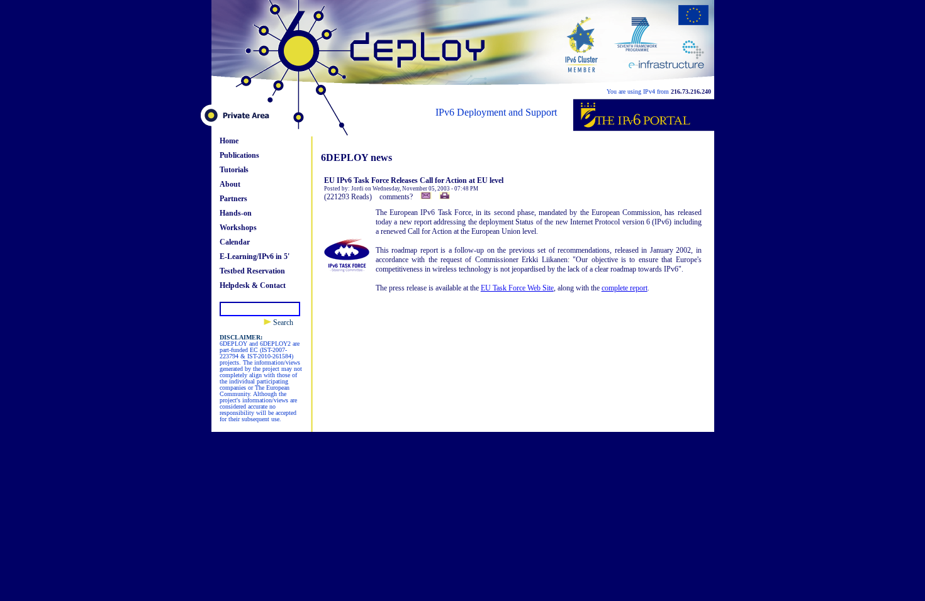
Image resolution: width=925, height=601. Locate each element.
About (230, 184)
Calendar (235, 242)
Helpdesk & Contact (253, 285)
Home (229, 140)
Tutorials (234, 169)
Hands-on (236, 213)
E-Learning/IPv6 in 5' (254, 256)
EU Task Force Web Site (517, 288)
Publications (239, 155)
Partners (233, 198)
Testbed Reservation (252, 271)
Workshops (238, 227)
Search (282, 322)
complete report (625, 288)
